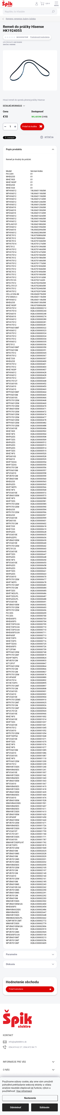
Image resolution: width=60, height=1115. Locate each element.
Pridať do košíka (29, 126)
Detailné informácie (12, 106)
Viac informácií (24, 1091)
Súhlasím (44, 1107)
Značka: (9, 44)
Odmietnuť (15, 1107)
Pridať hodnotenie (16, 989)
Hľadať (53, 12)
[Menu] (56, 3)
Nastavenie (30, 1098)
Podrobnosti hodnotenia (40, 37)
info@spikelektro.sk (18, 1042)
